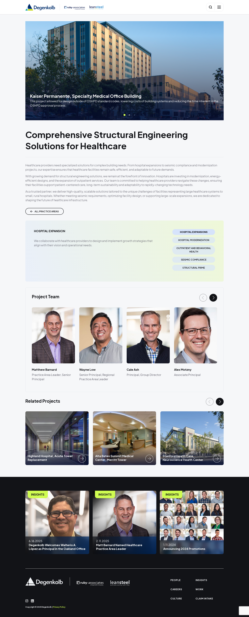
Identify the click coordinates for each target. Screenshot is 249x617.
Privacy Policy (59, 607)
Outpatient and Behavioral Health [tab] (193, 250)
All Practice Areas (47, 211)
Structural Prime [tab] (193, 267)
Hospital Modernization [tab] (193, 240)
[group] (57, 438)
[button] (124, 115)
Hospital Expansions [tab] (193, 231)
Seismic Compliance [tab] (193, 259)
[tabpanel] (93, 238)
